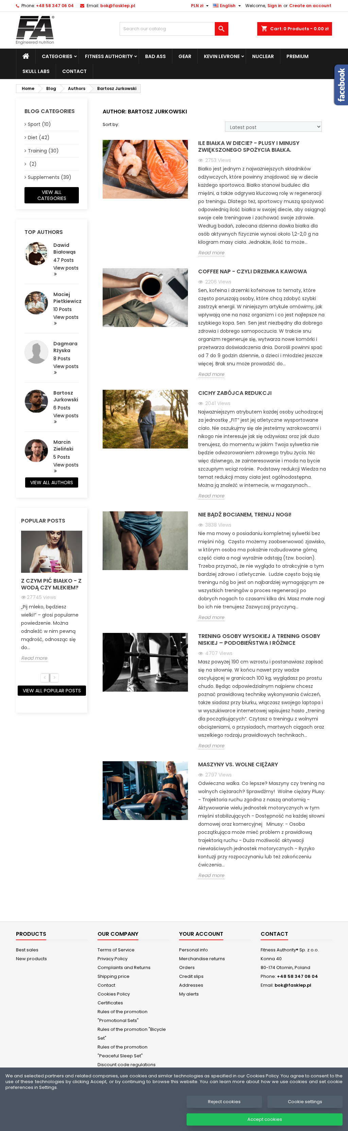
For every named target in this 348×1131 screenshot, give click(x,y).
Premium (297, 56)
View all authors (51, 482)
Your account (201, 934)
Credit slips (191, 976)
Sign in (274, 5)
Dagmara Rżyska (65, 347)
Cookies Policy (114, 994)
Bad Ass (155, 56)
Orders (187, 967)
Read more (34, 658)
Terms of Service (116, 950)
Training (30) (43, 150)
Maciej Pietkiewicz (66, 298)
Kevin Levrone (222, 56)
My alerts (189, 994)
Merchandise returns (202, 958)
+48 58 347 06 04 (55, 5)
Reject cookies (224, 1101)
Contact (74, 71)
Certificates (110, 1003)
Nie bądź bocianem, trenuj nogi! (245, 514)
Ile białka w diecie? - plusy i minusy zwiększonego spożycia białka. (248, 147)
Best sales (27, 950)
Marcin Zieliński (63, 445)
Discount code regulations (127, 1064)
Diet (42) (39, 137)
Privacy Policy (112, 958)
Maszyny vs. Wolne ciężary (238, 764)
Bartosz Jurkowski (65, 396)
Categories (57, 56)
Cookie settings (305, 1101)
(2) (32, 164)
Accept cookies (264, 1119)
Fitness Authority (109, 56)
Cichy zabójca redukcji (235, 393)
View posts (66, 268)
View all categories (51, 195)
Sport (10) (39, 124)
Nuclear (263, 56)
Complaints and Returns (124, 967)
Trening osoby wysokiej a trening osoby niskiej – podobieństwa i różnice (259, 640)
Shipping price (113, 976)
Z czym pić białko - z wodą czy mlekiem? (51, 584)
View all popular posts (52, 690)
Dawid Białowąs (64, 248)
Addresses (191, 985)
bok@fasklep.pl (117, 5)
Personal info (193, 950)
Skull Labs (36, 71)
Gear (184, 56)
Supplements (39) (49, 177)
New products (31, 958)
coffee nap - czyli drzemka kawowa (252, 271)
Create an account (310, 5)
